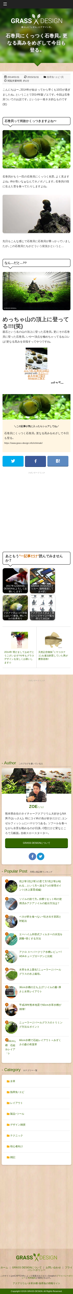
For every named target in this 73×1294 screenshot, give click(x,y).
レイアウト (16, 1102)
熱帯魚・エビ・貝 (55, 77)
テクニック (16, 1135)
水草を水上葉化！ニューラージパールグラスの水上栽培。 (40, 971)
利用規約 (32, 1278)
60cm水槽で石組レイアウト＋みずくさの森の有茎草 (40, 1042)
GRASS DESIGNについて (36, 843)
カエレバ (43, 373)
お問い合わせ (53, 1267)
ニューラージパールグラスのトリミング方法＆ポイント (40, 1024)
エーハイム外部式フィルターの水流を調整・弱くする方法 (40, 936)
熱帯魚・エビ (17, 1092)
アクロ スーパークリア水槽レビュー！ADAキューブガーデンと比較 (40, 953)
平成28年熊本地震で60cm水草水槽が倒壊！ (40, 1006)
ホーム (4, 1267)
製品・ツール (17, 1113)
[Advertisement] (36, 511)
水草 (12, 1081)
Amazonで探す (36, 378)
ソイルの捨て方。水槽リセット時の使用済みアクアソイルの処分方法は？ (40, 901)
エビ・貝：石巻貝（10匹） (36, 370)
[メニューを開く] (36, 4)
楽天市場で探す (36, 375)
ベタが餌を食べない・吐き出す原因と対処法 (40, 918)
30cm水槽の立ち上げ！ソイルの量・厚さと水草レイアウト (40, 989)
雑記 (12, 1157)
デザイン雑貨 (17, 1124)
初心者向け (16, 1146)
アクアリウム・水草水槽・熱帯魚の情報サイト (36, 1283)
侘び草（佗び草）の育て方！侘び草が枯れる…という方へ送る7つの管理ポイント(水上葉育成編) (40, 885)
